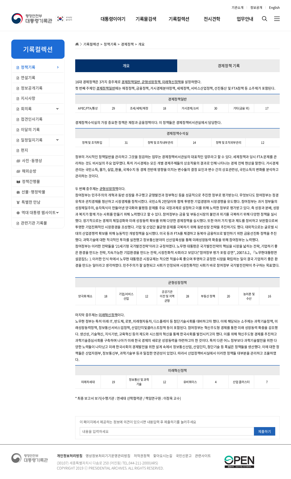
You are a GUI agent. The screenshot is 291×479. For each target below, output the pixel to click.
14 (194, 142)
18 (164, 108)
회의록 (26, 109)
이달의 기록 (30, 129)
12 (262, 142)
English (274, 7)
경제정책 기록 (229, 66)
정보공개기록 (31, 88)
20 (228, 296)
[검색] (264, 18)
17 (266, 108)
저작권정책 (142, 455)
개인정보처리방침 (69, 455)
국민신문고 (184, 455)
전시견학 (212, 18)
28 (187, 296)
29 (113, 108)
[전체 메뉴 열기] (277, 18)
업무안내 (245, 18)
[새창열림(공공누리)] (239, 461)
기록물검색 (145, 18)
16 (269, 296)
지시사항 (27, 98)
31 (126, 142)
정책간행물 (30, 181)
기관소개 (237, 7)
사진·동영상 (31, 160)
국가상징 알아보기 (64, 19)
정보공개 (256, 7)
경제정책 (127, 44)
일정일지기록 (31, 140)
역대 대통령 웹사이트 (38, 212)
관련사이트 (203, 455)
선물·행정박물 (33, 192)
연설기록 (27, 77)
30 (215, 108)
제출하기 (264, 431)
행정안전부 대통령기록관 (31, 18)
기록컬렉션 (179, 18)
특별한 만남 (30, 202)
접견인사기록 (31, 119)
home (77, 44)
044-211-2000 (139, 462)
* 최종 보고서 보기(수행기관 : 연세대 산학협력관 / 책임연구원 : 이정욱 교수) (128, 398)
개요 (126, 66)
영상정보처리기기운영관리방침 (108, 455)
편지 (24, 150)
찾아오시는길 (162, 455)
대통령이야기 (113, 18)
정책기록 (27, 67)
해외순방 (28, 171)
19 (113, 382)
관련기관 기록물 (33, 223)
